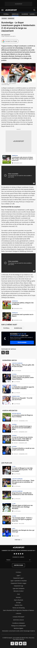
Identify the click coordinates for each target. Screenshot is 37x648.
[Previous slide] (2, 14)
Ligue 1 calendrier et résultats (18, 580)
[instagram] (24, 643)
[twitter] (16, 643)
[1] (14, 554)
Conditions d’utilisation (18, 623)
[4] (21, 554)
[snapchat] (20, 643)
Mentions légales (18, 628)
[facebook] (12, 643)
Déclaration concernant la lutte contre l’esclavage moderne (18, 631)
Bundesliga (11, 18)
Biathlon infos (18, 605)
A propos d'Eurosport (18, 616)
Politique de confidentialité (18, 625)
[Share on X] (3, 352)
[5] (23, 554)
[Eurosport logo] (11, 10)
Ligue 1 (18, 575)
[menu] (34, 10)
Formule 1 (18, 597)
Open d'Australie (18, 600)
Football (4, 18)
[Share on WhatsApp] (7, 352)
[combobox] (18, 560)
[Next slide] (35, 14)
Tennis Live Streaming (18, 607)
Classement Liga (18, 586)
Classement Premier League (18, 583)
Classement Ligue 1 (18, 578)
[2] (16, 554)
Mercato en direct (18, 591)
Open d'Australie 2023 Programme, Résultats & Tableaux (18, 610)
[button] (2, 10)
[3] (18, 554)
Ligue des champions (18, 588)
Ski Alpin (18, 602)
